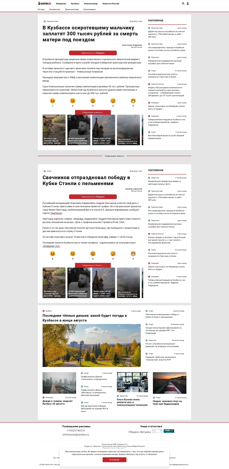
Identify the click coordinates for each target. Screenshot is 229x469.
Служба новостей (133, 189)
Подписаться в (93, 53)
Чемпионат (56, 213)
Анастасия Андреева (132, 45)
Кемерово (155, 103)
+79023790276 (76, 430)
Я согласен (114, 460)
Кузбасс (49, 311)
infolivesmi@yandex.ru (75, 434)
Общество (155, 57)
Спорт (153, 71)
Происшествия (52, 21)
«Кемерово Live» (51, 246)
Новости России (157, 84)
